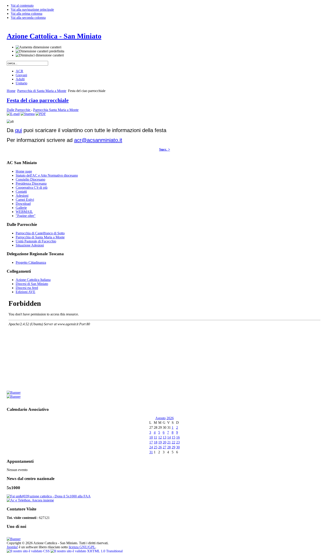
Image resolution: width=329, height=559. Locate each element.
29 (173, 447)
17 (151, 442)
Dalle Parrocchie (19, 110)
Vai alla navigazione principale (32, 9)
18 (155, 442)
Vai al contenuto (22, 5)
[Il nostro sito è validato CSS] (29, 551)
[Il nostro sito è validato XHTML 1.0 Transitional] (87, 551)
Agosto (160, 418)
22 (173, 442)
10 (151, 437)
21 (169, 442)
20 (164, 442)
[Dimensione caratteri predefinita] (40, 51)
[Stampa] (28, 114)
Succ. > (164, 149)
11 (155, 437)
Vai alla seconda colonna (28, 17)
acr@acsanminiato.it (98, 140)
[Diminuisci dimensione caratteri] (40, 55)
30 (178, 447)
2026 (170, 418)
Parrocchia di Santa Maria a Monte (41, 91)
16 (178, 437)
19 (160, 442)
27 (164, 447)
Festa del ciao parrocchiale (38, 100)
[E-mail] (13, 114)
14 (169, 437)
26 (160, 447)
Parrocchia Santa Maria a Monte (56, 110)
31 (151, 452)
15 (173, 437)
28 (169, 447)
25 (155, 447)
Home (11, 91)
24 (151, 447)
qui (18, 130)
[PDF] (41, 114)
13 (164, 437)
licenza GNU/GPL (82, 547)
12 (160, 437)
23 (178, 442)
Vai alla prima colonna (26, 13)
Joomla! (12, 547)
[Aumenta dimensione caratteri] (38, 47)
